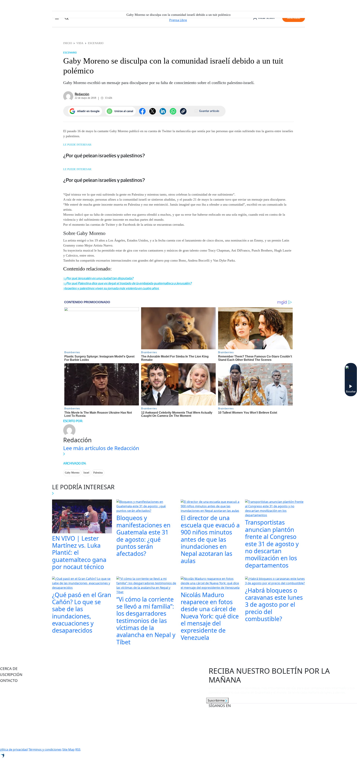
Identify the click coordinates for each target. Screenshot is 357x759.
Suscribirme (216, 700)
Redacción (82, 94)
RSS (78, 749)
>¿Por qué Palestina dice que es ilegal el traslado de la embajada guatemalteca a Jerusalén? (127, 283)
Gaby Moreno (72, 472)
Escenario (96, 43)
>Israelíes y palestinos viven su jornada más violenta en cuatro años (111, 288)
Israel (86, 472)
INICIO (67, 43)
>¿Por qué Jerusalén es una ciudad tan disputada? (98, 278)
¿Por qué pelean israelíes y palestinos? (104, 155)
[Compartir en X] (152, 111)
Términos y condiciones (45, 749)
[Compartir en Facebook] (142, 111)
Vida (79, 43)
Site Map (68, 749)
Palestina (98, 472)
